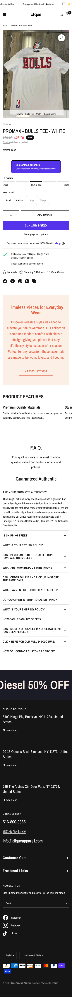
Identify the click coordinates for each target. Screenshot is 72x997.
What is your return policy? (23, 545)
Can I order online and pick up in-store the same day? (31, 578)
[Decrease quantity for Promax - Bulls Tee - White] (5, 215)
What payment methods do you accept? (31, 590)
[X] (12, 281)
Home (5, 25)
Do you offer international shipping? (30, 600)
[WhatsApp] (27, 281)
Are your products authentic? (25, 492)
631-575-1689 (14, 831)
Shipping (6, 142)
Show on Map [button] (10, 730)
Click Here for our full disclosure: (29, 641)
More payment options (36, 234)
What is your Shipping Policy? (24, 609)
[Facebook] (5, 281)
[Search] (61, 14)
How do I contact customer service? (29, 651)
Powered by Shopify (49, 983)
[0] (66, 14)
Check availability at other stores (27, 263)
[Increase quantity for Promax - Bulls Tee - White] (16, 215)
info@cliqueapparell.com (23, 841)
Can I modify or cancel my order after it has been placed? (32, 630)
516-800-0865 (14, 822)
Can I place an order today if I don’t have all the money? (29, 556)
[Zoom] (61, 37)
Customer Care (15, 857)
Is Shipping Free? (15, 535)
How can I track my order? (22, 619)
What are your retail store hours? (28, 567)
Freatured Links (15, 870)
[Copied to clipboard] (34, 281)
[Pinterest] (20, 281)
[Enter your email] (65, 903)
